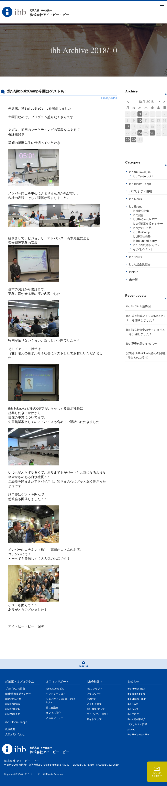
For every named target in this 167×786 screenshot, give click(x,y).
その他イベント (143, 249)
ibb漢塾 (138, 215)
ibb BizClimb (12, 709)
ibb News (135, 199)
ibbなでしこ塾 (142, 228)
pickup (131, 729)
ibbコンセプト (94, 688)
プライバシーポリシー (99, 714)
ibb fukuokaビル (140, 172)
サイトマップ (94, 719)
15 (128, 127)
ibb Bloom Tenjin (140, 183)
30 (134, 140)
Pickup (133, 272)
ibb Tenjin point (143, 176)
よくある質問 (94, 703)
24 (140, 133)
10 (140, 120)
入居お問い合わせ (15, 734)
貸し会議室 (52, 707)
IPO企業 (91, 698)
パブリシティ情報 (140, 191)
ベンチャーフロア (56, 693)
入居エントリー (54, 717)
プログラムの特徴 (15, 688)
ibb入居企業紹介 (140, 264)
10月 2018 (146, 102)
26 (152, 133)
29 (128, 140)
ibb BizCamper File (138, 734)
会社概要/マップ (96, 709)
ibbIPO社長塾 (142, 236)
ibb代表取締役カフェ (146, 245)
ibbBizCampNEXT (145, 219)
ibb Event (135, 206)
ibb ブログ (136, 257)
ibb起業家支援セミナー (148, 223)
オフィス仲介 (53, 712)
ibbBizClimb (141, 210)
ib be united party (145, 240)
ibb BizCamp (141, 232)
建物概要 (10, 729)
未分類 (133, 279)
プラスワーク (94, 693)
